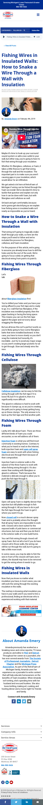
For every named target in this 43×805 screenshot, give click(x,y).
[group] (21, 36)
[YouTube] (11, 782)
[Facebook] (3, 782)
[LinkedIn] (7, 782)
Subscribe (35, 30)
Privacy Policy (6, 792)
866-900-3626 (7, 765)
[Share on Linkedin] (27, 802)
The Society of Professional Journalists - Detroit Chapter (22, 661)
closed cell (11, 517)
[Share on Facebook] (5, 802)
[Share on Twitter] (16, 802)
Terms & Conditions (20, 792)
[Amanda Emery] (6, 112)
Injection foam (8, 441)
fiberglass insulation (16, 299)
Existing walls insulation (25, 91)
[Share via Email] (37, 802)
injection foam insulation (14, 89)
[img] (34, 36)
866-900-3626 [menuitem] (21, 7)
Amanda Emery (10, 119)
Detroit (35, 653)
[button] (4, 37)
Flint (26, 653)
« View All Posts (10, 46)
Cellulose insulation (11, 391)
